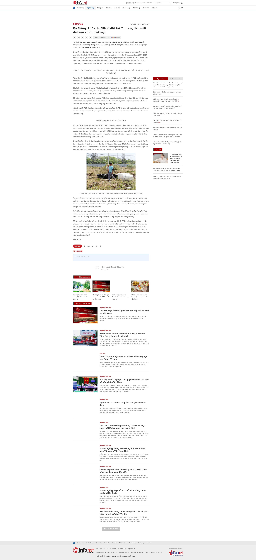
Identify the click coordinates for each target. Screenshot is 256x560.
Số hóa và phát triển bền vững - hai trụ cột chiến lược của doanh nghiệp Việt (123, 470)
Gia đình (109, 8)
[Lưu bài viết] (90, 37)
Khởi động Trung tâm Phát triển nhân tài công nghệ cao (120, 297)
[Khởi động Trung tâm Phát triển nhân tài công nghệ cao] (121, 286)
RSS (181, 8)
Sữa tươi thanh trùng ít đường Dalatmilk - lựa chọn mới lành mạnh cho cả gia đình (123, 426)
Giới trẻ (117, 8)
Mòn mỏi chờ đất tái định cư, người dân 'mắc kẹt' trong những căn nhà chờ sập (166, 169)
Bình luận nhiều (175, 79)
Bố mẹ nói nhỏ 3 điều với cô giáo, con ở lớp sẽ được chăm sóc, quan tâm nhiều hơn (167, 136)
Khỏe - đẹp (126, 8)
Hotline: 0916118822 (147, 3)
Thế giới (100, 8)
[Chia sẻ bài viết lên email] (82, 37)
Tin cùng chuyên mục (83, 303)
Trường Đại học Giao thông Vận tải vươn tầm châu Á (81, 297)
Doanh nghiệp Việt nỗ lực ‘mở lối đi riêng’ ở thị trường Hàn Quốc (123, 491)
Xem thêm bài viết (111, 529)
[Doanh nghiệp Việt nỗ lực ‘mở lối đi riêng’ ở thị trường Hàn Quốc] (85, 495)
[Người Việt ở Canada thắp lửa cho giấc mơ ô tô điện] (85, 407)
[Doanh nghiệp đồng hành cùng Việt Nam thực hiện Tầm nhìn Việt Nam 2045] (85, 453)
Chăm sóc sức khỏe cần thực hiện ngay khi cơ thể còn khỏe (139, 297)
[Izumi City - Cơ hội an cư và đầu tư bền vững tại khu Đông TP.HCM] (85, 361)
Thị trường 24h (105, 308)
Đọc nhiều (160, 79)
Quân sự (146, 8)
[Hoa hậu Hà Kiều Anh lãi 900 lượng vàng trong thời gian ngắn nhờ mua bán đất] (160, 158)
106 (159, 122)
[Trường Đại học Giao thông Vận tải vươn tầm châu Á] (81, 286)
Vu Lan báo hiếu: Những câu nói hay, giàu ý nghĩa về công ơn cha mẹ (167, 143)
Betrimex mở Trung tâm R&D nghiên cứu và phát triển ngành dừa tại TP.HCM (124, 512)
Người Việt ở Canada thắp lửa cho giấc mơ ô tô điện (123, 403)
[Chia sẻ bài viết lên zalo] (78, 37)
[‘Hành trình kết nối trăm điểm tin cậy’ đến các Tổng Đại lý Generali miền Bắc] (85, 338)
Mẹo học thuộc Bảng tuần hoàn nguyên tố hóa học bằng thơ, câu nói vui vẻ (167, 107)
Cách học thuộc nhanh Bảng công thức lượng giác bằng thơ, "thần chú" (166, 100)
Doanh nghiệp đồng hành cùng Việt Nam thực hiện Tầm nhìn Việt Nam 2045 (122, 449)
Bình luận (77, 246)
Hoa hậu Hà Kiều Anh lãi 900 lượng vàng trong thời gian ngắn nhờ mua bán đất (176, 158)
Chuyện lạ (136, 8)
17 (178, 101)
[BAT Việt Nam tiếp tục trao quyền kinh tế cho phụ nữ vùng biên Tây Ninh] (85, 384)
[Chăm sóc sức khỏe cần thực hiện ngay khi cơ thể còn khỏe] (140, 286)
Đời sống (80, 8)
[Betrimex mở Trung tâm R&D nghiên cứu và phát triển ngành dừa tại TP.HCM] (85, 516)
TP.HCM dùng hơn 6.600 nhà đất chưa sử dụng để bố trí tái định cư (167, 177)
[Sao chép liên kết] (86, 37)
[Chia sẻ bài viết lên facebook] (74, 37)
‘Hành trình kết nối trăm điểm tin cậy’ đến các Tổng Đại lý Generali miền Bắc (122, 335)
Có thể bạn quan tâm (83, 277)
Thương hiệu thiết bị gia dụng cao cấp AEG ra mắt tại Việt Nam (101, 297)
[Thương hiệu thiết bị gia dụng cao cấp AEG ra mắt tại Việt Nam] (101, 286)
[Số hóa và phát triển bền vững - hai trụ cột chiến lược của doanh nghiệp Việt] (85, 474)
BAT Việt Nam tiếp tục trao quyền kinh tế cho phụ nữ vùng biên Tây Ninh (124, 380)
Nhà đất (103, 353)
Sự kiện (154, 8)
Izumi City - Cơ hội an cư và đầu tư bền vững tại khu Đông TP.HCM (123, 357)
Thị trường (90, 8)
